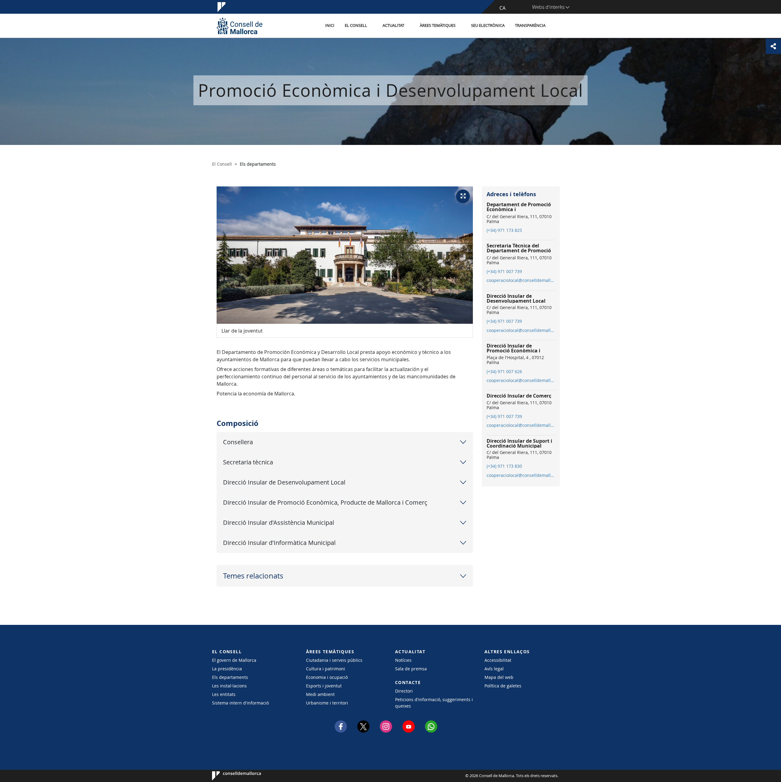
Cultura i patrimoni (325, 669)
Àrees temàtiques (437, 25)
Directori (404, 691)
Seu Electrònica (488, 25)
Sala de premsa (411, 669)
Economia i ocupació (327, 677)
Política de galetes (502, 686)
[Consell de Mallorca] (239, 26)
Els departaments (230, 677)
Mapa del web (498, 677)
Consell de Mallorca (230, 776)
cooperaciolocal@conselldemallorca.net (521, 280)
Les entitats (224, 694)
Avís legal (494, 669)
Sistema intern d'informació (240, 703)
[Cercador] (557, 26)
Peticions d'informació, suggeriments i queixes (434, 703)
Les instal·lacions (229, 686)
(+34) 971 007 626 (504, 371)
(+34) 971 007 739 (504, 271)
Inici (329, 25)
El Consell (356, 25)
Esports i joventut (324, 686)
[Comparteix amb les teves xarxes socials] (773, 46)
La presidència (227, 669)
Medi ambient (320, 694)
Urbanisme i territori (327, 703)
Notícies (403, 660)
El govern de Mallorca (234, 660)
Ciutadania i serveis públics (334, 660)
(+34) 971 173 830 (504, 466)
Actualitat (393, 25)
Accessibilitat (497, 660)
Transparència (530, 25)
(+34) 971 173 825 (504, 230)
